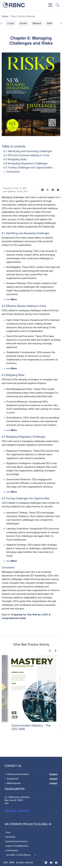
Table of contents (14, 146)
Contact (53, 774)
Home (5, 16)
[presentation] (1, 23)
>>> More (11, 299)
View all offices (17, 811)
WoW (49, 23)
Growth (23, 23)
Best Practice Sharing (23, 16)
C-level (10, 23)
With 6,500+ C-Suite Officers (18, 855)
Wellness (37, 23)
